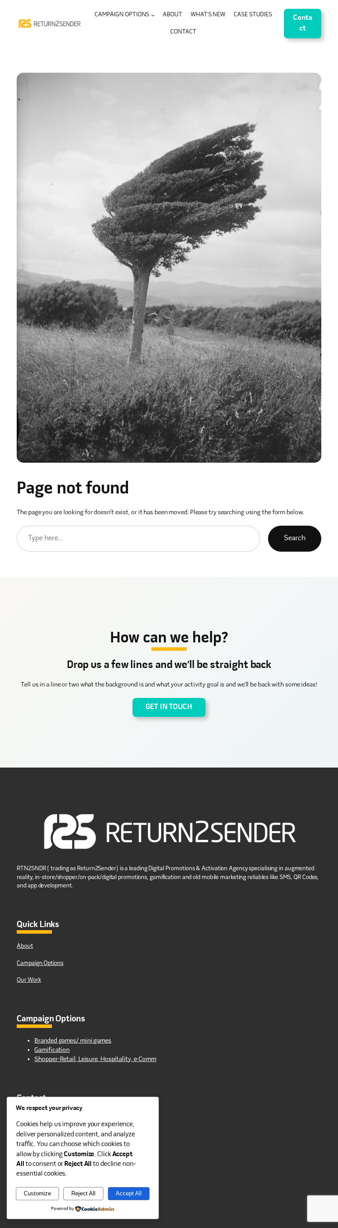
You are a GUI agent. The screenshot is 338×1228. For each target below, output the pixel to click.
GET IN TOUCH (169, 707)
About (25, 946)
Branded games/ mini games (72, 1040)
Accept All (129, 1193)
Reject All (83, 1193)
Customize (37, 1193)
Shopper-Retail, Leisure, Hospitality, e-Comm (95, 1059)
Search (294, 538)
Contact (302, 23)
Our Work (28, 980)
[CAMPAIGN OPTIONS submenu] (152, 15)
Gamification (52, 1050)
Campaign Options (40, 963)
